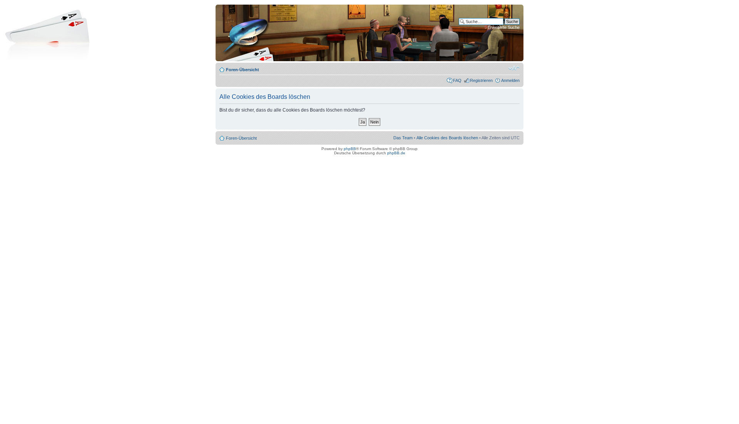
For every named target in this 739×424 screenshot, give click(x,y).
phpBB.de (396, 153)
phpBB (350, 149)
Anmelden (510, 80)
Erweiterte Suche (504, 27)
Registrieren (481, 80)
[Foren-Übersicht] (245, 33)
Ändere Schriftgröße (514, 68)
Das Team (403, 137)
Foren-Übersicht (242, 69)
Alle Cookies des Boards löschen (447, 137)
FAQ (457, 80)
